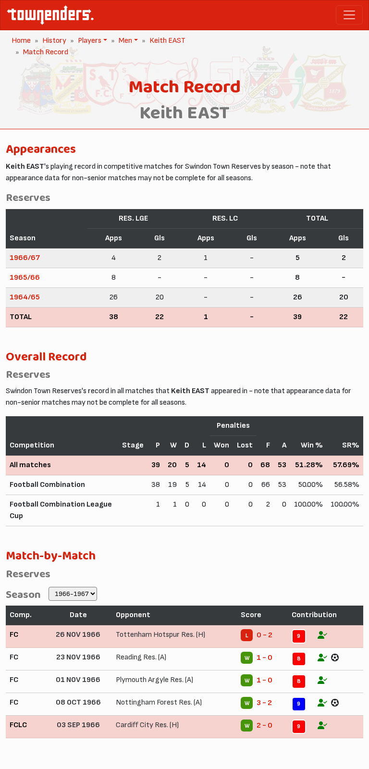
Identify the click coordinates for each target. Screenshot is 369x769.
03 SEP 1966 (78, 725)
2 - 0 (264, 725)
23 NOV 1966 (78, 657)
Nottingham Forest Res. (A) (159, 702)
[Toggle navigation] (349, 15)
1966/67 (25, 257)
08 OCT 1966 (78, 702)
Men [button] (124, 40)
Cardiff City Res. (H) (147, 725)
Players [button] (88, 40)
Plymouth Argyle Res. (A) (154, 679)
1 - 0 (264, 657)
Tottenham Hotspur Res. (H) (160, 634)
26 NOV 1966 (78, 634)
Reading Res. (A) (141, 657)
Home (21, 40)
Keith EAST (167, 40)
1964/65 (25, 297)
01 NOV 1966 (78, 679)
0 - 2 (264, 635)
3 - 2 (264, 702)
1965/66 (25, 277)
